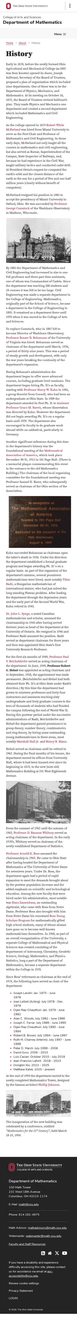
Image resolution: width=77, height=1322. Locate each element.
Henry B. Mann (56, 741)
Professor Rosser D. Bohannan (26, 338)
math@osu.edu (29, 1204)
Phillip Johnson (48, 1085)
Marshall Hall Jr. (28, 741)
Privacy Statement (21, 1291)
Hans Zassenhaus (23, 902)
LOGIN (13, 1298)
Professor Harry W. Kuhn (41, 390)
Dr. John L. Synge (18, 614)
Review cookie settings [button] (24, 1283)
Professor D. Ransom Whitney (34, 833)
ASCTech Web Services (56, 1316)
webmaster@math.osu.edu (43, 1236)
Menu (58, 34)
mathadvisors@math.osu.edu (47, 1228)
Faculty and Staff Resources (27, 1244)
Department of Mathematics (33, 1181)
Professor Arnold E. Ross (23, 853)
